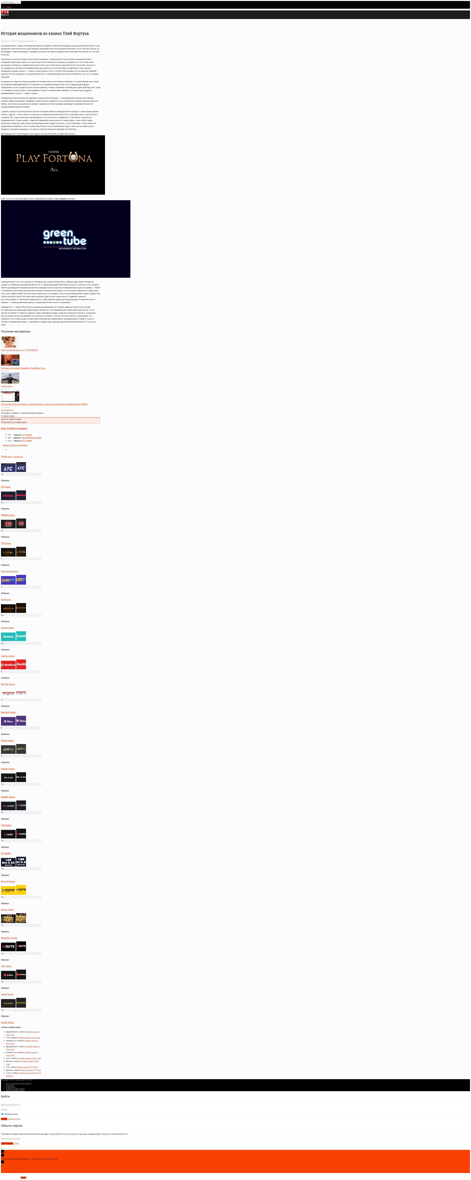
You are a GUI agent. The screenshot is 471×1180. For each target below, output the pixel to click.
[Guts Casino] (13, 950)
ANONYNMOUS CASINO (31, 438)
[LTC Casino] (13, 471)
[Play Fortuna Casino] (13, 556)
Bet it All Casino (8, 881)
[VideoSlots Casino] (13, 922)
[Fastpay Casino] (13, 753)
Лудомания (10, 1087)
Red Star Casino (8, 684)
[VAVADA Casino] (13, 499)
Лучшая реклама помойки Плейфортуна (23, 368)
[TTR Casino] (13, 528)
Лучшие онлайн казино (15, 1088)
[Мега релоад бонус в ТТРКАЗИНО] (10, 347)
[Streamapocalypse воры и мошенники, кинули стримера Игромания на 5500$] (10, 401)
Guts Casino (6, 966)
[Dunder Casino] (13, 1007)
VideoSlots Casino (9, 938)
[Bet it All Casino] (13, 866)
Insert (23, 1178)
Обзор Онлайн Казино (15, 1090)
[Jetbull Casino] (13, 979)
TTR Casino (6, 543)
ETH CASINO (27, 441)
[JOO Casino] (13, 809)
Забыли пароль (14, 1119)
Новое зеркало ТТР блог (27, 1067)
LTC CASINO (27, 435)
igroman (4, 41)
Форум (8, 7)
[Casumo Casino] (13, 640)
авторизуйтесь (7, 410)
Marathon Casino (8, 712)
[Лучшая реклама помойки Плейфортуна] (10, 365)
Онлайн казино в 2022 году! (28, 1037)
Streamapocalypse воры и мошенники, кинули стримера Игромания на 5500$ (44, 404)
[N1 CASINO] (13, 838)
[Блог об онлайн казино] (5, 15)
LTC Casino (6, 487)
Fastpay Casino (7, 768)
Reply (4, 1171)
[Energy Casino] (13, 894)
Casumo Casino (8, 656)
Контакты (10, 1085)
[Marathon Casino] (13, 697)
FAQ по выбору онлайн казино (18, 1083)
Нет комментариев (25, 41)
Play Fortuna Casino (9, 571)
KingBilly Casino (8, 797)
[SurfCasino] (13, 584)
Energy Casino (7, 909)
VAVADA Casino (7, 515)
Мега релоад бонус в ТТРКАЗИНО (19, 350)
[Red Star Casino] (13, 668)
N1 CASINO (6, 853)
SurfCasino (6, 599)
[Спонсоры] (10, 383)
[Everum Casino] (13, 612)
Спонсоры (6, 386)
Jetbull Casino (7, 994)
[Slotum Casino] (13, 725)
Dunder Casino (7, 1022)
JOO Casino (6, 825)
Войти (16, 1143)
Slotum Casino (7, 740)
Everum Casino (7, 627)
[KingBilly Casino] (13, 781)
